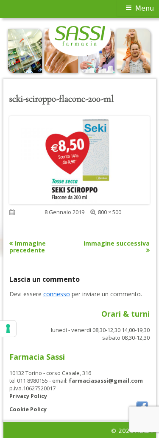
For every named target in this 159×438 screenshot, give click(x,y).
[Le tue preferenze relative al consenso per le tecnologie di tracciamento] (8, 329)
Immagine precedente (27, 246)
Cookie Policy (28, 409)
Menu (144, 8)
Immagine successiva (117, 243)
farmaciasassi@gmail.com (106, 380)
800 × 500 (109, 212)
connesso (56, 294)
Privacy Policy (28, 396)
